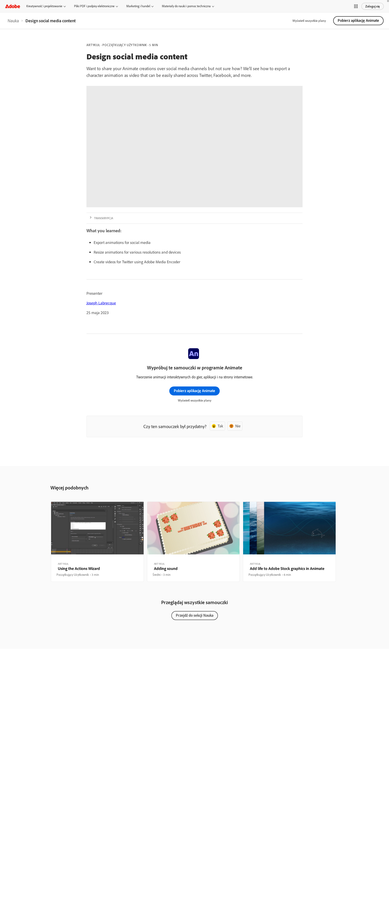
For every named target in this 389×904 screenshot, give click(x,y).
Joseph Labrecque (101, 303)
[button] (356, 6)
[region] (97, 542)
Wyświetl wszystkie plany (309, 21)
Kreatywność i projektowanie (44, 6)
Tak (220, 426)
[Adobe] (12, 6)
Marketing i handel (138, 6)
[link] (13, 20)
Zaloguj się (372, 6)
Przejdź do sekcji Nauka (194, 615)
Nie (237, 426)
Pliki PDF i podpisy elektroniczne (94, 6)
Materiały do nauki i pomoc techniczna (186, 6)
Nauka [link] (13, 20)
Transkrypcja (103, 218)
